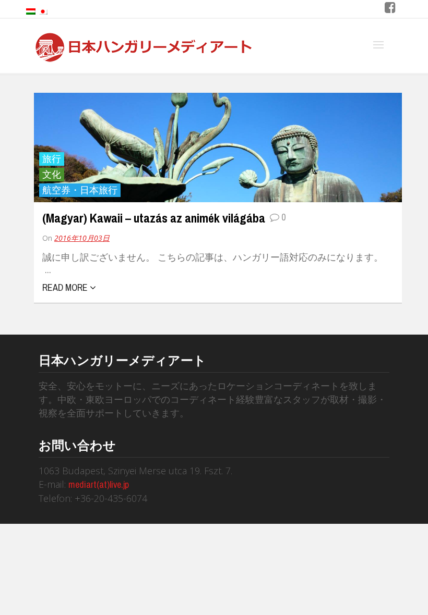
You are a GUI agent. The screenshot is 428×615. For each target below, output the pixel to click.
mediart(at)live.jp (98, 484)
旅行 (51, 158)
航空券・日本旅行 (79, 189)
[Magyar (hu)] (30, 10)
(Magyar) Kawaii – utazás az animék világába (155, 218)
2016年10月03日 (82, 238)
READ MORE (66, 287)
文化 (51, 174)
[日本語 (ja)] (42, 10)
